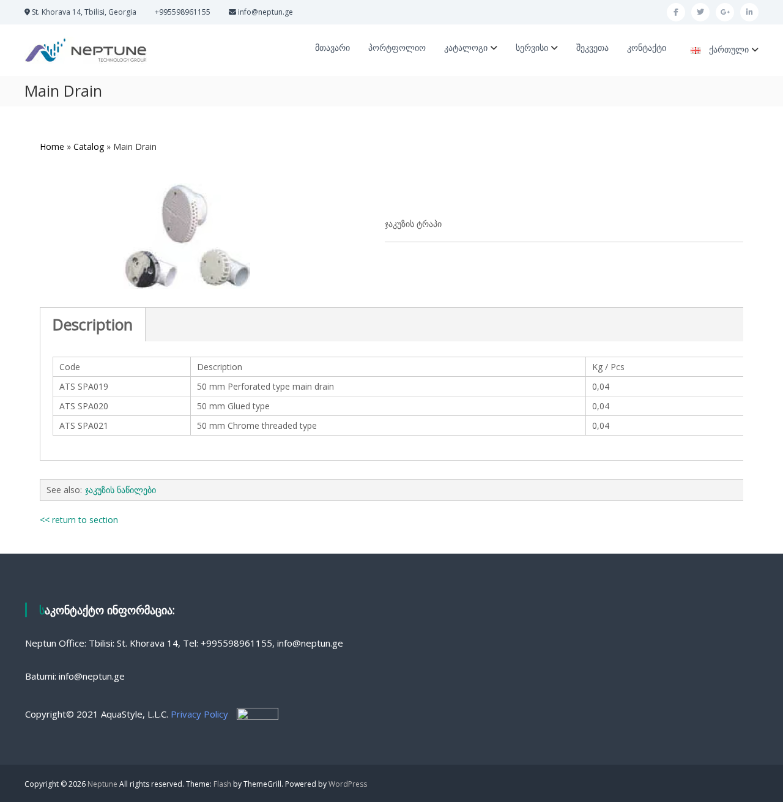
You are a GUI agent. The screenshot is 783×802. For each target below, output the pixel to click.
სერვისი (532, 47)
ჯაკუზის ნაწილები (120, 490)
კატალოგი (466, 47)
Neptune (102, 784)
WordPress (347, 784)
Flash (222, 784)
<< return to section (79, 519)
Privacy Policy (199, 714)
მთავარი (332, 47)
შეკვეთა (592, 47)
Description (93, 324)
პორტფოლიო (397, 47)
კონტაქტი (646, 47)
